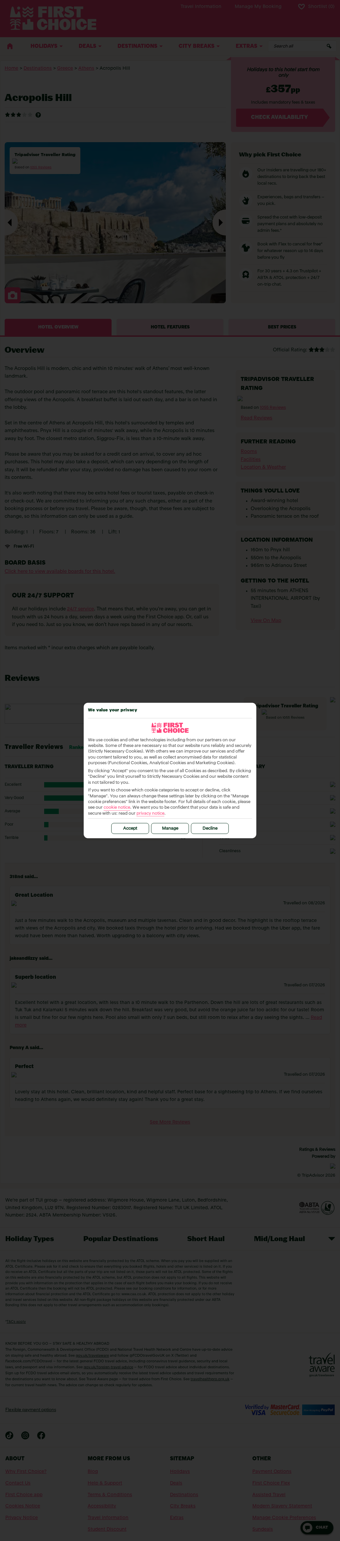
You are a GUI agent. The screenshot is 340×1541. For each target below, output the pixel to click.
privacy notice (150, 813)
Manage (170, 828)
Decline (210, 828)
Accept (130, 828)
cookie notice (117, 807)
